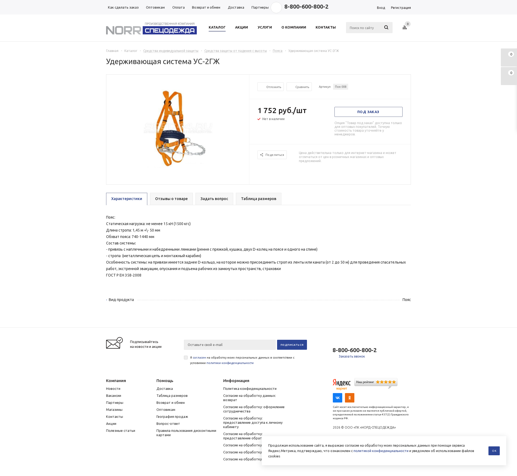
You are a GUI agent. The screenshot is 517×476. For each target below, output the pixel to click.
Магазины (114, 409)
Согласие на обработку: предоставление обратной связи (250, 436)
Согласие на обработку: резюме (250, 445)
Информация (236, 380)
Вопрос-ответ (168, 423)
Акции (111, 423)
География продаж (172, 416)
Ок (494, 450)
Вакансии (113, 395)
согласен (199, 357)
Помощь (164, 380)
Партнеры (114, 402)
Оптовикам (165, 409)
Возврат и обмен (170, 402)
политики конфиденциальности (230, 363)
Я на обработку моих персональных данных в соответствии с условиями (242, 360)
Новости (113, 388)
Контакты (114, 416)
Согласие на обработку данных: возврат (249, 398)
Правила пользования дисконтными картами (186, 433)
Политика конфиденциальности (250, 388)
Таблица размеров (172, 395)
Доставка (164, 388)
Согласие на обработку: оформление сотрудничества (254, 409)
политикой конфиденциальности (381, 451)
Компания (116, 380)
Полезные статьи (120, 430)
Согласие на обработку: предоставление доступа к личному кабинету (252, 422)
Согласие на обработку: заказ (248, 459)
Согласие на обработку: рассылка (251, 452)
